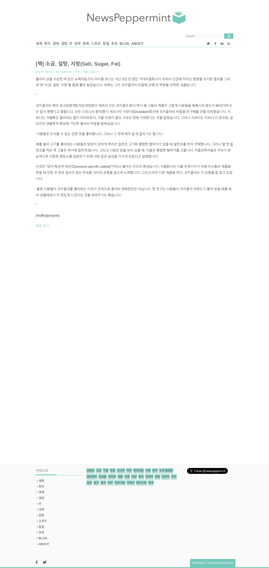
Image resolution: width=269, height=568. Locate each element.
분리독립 (138, 470)
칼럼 (106, 43)
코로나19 (120, 483)
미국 (129, 470)
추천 (114, 43)
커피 (110, 483)
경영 (64, 43)
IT (70, 43)
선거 (154, 470)
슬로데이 (92, 476)
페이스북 (141, 483)
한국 (47, 43)
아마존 (112, 476)
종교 (96, 483)
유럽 (157, 476)
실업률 (102, 476)
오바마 (149, 476)
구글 (105, 470)
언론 (127, 476)
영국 (141, 476)
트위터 (130, 483)
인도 (173, 476)
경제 (56, 43)
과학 (77, 43)
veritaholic (66, 71)
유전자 (165, 476)
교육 (98, 470)
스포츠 (96, 43)
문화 (86, 43)
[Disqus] (134, 290)
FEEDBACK (199, 562)
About (137, 43)
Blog (124, 43)
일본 (89, 483)
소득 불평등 (166, 470)
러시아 (121, 470)
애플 (120, 476)
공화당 (90, 470)
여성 (134, 476)
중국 (103, 483)
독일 (112, 470)
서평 (147, 470)
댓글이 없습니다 (91, 71)
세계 (39, 43)
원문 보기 (42, 226)
